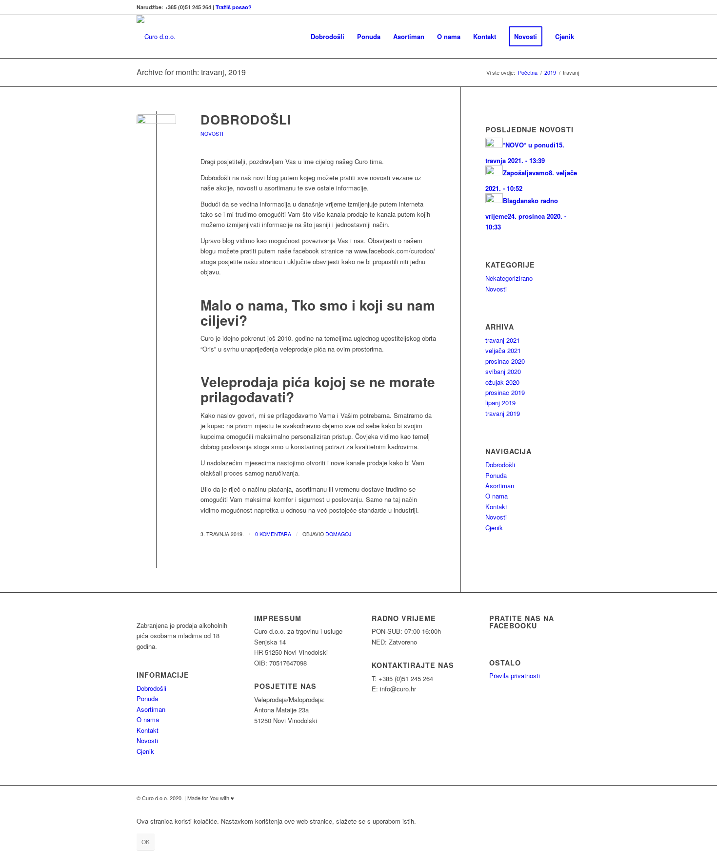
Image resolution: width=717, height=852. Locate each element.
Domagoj (338, 534)
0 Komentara (273, 534)
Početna (528, 72)
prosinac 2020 (505, 361)
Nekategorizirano (509, 278)
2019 (550, 72)
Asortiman (499, 485)
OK (145, 841)
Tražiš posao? (234, 7)
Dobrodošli (245, 119)
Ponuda (496, 475)
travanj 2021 (502, 340)
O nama (496, 495)
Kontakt (496, 506)
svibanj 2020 (503, 371)
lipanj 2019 (500, 402)
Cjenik (494, 527)
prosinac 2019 (505, 392)
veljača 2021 (503, 350)
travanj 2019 (502, 413)
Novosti (211, 133)
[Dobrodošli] (156, 134)
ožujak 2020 (502, 382)
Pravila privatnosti (514, 675)
